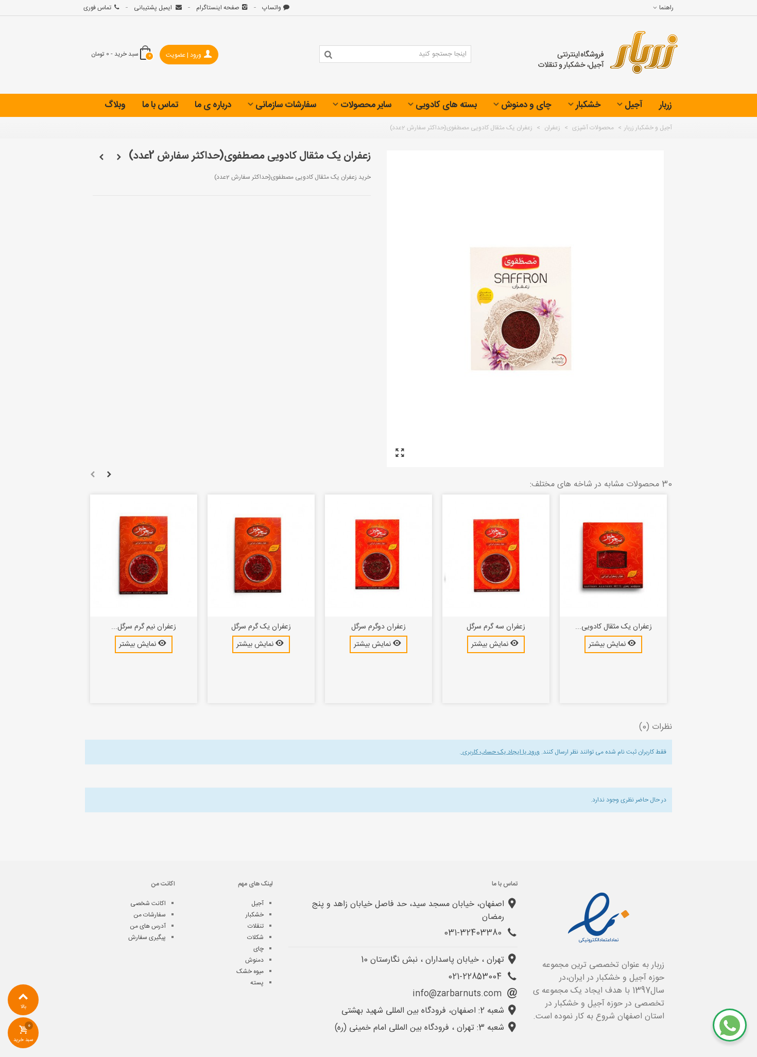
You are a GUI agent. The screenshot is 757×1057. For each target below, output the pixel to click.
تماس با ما (160, 105)
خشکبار (588, 105)
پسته (257, 983)
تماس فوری (97, 8)
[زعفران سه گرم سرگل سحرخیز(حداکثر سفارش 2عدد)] (495, 556)
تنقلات (256, 926)
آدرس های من (148, 926)
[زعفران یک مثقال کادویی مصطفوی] (399, 453)
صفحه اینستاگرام (217, 8)
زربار (665, 105)
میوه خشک (250, 971)
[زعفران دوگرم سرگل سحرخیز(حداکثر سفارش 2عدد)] (378, 556)
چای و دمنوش (526, 105)
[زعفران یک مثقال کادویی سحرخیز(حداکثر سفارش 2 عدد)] (613, 556)
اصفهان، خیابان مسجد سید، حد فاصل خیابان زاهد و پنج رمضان (408, 910)
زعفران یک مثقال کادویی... (613, 627)
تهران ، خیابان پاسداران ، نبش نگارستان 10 (432, 960)
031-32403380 (474, 933)
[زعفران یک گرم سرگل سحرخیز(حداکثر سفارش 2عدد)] (261, 556)
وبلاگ (115, 105)
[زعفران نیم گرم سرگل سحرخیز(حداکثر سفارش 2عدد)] (143, 556)
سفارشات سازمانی (285, 105)
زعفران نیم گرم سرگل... (143, 627)
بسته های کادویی (446, 105)
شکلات (255, 937)
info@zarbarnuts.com (458, 994)
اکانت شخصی (148, 903)
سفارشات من (149, 915)
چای (258, 949)
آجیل (634, 105)
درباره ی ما (213, 105)
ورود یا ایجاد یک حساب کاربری (500, 752)
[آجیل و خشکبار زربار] (608, 55)
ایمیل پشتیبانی (154, 8)
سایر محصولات (365, 105)
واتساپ (271, 8)
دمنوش (254, 960)
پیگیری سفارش (147, 937)
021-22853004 (476, 977)
